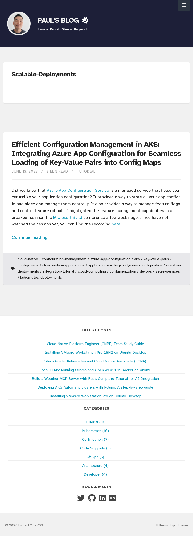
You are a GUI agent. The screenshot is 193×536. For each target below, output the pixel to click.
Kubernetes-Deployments (41, 278)
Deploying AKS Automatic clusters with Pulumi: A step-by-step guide (95, 388)
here (116, 224)
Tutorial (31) (95, 422)
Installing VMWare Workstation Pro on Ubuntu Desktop (95, 396)
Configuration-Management (64, 259)
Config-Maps (28, 265)
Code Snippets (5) (95, 448)
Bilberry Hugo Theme (172, 525)
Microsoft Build (67, 218)
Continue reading (30, 237)
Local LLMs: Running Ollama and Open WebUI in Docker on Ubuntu (95, 370)
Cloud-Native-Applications (63, 265)
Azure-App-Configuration (110, 259)
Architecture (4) (95, 466)
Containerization (123, 272)
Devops (146, 272)
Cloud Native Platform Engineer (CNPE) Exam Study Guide (95, 344)
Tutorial (86, 172)
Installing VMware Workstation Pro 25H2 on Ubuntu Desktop (95, 353)
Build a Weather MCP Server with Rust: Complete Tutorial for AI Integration (95, 379)
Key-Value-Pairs (156, 259)
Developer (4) (95, 475)
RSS (40, 525)
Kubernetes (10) (95, 431)
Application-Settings (105, 265)
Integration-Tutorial (58, 272)
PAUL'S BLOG (59, 21)
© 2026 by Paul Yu (19, 525)
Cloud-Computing (92, 272)
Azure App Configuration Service (78, 190)
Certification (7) (95, 440)
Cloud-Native (28, 259)
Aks (137, 259)
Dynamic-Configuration (143, 265)
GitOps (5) (95, 457)
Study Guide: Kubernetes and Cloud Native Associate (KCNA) (95, 361)
